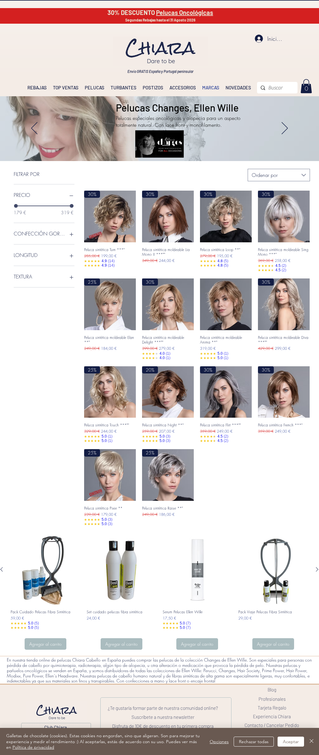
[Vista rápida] (226, 304)
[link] (306, 86)
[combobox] (279, 175)
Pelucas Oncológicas (184, 12)
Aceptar (291, 741)
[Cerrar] (311, 741)
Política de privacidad (33, 747)
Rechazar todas (254, 741)
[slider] (16, 206)
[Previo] (34, 128)
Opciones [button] (219, 741)
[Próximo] (285, 128)
